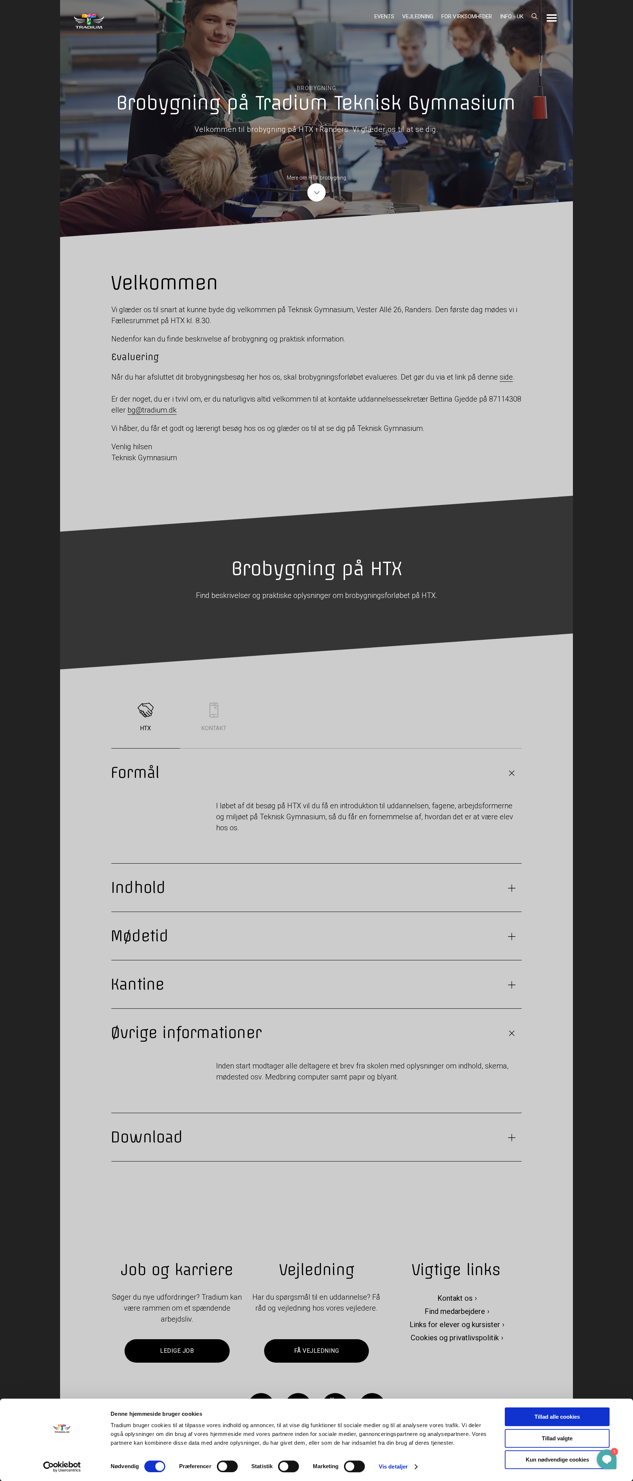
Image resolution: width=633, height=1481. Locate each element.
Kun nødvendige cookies (557, 1459)
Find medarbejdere (455, 1311)
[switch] (227, 1466)
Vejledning (417, 16)
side (506, 377)
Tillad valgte (557, 1438)
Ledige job (177, 1350)
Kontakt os (455, 1298)
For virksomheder (466, 16)
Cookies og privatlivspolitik (455, 1337)
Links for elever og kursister (455, 1324)
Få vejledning (316, 1350)
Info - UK (511, 16)
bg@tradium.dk (152, 410)
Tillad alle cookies (557, 1417)
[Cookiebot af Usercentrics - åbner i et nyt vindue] (62, 1466)
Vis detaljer (393, 1466)
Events (384, 16)
